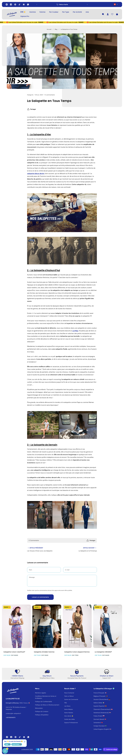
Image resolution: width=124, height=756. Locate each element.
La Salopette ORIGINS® (103, 652)
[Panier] (117, 14)
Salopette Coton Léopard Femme (77, 652)
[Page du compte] (107, 14)
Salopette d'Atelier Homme (44, 652)
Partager (33, 109)
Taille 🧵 (7, 744)
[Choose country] (115, 4)
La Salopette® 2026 (27, 749)
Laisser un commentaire (40, 597)
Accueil (49, 29)
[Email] (24, 4)
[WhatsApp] (28, 4)
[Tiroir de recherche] (103, 14)
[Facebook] (11, 4)
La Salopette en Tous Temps (69, 29)
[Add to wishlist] (28, 607)
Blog (56, 29)
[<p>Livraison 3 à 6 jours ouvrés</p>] (62, 4)
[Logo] (11, 14)
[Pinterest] (15, 4)
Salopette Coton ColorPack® (14, 652)
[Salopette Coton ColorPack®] (16, 626)
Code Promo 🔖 (16, 744)
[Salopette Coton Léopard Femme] (77, 626)
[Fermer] (30, 706)
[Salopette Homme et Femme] (62, 212)
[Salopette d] (46, 626)
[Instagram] (7, 4)
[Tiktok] (19, 4)
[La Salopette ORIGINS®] (107, 626)
